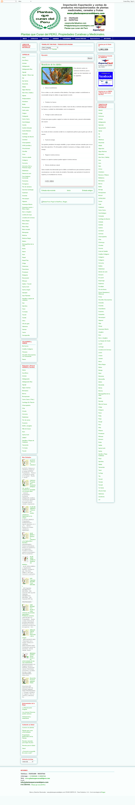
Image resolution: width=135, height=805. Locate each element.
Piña (99, 427)
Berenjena (25, 390)
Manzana (101, 376)
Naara (24, 359)
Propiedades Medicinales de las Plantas (27, 736)
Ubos (23, 320)
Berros (24, 393)
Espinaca (101, 283)
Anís (99, 163)
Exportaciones (95, 38)
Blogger (103, 792)
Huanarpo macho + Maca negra (27, 208)
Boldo (24, 104)
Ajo (23, 78)
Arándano (25, 101)
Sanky (100, 451)
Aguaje (24, 72)
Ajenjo (100, 131)
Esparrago (101, 280)
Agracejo (101, 125)
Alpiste (24, 95)
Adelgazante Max (27, 69)
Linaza (100, 355)
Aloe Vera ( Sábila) (103, 157)
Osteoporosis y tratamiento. (26, 717)
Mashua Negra (26, 238)
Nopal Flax (25, 260)
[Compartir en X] (49, 181)
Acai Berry (25, 373)
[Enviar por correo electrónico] (46, 181)
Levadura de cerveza (28, 217)
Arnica (100, 169)
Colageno (101, 257)
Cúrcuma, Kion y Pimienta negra (27, 166)
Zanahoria (101, 496)
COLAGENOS (67, 38)
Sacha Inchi (25, 286)
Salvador (24, 292)
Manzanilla (101, 379)
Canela (24, 125)
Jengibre (101, 332)
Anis (99, 160)
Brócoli (100, 195)
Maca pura (25, 223)
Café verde (25, 110)
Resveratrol (25, 278)
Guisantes (101, 314)
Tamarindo (25, 445)
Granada (101, 302)
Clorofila (24, 151)
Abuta (24, 57)
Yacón (24, 332)
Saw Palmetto (26, 295)
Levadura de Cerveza (104, 349)
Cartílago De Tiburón (28, 402)
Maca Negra (25, 220)
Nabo (100, 398)
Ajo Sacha (25, 81)
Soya (99, 458)
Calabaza (101, 207)
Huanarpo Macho (27, 204)
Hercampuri (25, 198)
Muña (24, 248)
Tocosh (24, 314)
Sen (23, 303)
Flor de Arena (102, 289)
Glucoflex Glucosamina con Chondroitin (29, 355)
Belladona (101, 178)
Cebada (100, 222)
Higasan (24, 201)
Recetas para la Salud (28, 745)
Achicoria (101, 116)
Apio (99, 166)
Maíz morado (26, 229)
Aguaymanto (102, 128)
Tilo (99, 476)
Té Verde (25, 312)
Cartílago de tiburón (28, 136)
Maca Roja (25, 226)
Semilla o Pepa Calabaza (102, 454)
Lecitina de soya (27, 214)
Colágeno (25, 160)
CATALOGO (34, 38)
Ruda (100, 442)
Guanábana (101, 308)
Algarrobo (101, 148)
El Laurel (101, 277)
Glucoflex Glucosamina (105, 300)
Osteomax (25, 266)
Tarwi (23, 309)
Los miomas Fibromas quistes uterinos (28, 712)
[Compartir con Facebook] (51, 181)
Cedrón (100, 227)
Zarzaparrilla (26, 335)
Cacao (100, 201)
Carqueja (25, 133)
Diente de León (26, 173)
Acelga (100, 113)
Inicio (69, 190)
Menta (100, 388)
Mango (100, 370)
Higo (99, 323)
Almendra (101, 154)
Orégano (101, 410)
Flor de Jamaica (27, 186)
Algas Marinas (26, 89)
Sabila (100, 445)
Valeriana (25, 326)
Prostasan (25, 272)
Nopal (24, 257)
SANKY (24, 437)
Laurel (100, 344)
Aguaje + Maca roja (28, 75)
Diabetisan (25, 170)
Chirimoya (101, 242)
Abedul (100, 110)
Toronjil (100, 485)
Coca (23, 154)
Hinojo (100, 326)
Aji (99, 134)
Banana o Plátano (103, 175)
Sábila (100, 464)
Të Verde (25, 448)
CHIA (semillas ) (27, 145)
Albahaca (101, 139)
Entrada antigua (87, 190)
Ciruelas (100, 245)
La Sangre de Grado (104, 341)
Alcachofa (25, 84)
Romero (100, 439)
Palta (99, 416)
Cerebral (24, 139)
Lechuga (101, 347)
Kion (99, 335)
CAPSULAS (45, 38)
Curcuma (25, 163)
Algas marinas (26, 387)
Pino (99, 424)
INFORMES (107, 38)
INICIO (25, 38)
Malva (100, 367)
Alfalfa (24, 87)
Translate (54, 49)
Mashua (24, 235)
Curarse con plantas (28, 727)
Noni (23, 254)
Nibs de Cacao (26, 429)
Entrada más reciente (48, 190)
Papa (99, 419)
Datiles (100, 266)
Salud (24, 748)
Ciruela (24, 411)
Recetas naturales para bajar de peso (27, 741)
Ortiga (24, 263)
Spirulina (24, 306)
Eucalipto (101, 286)
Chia (23, 408)
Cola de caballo (26, 157)
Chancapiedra (26, 142)
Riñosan (24, 281)
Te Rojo (100, 473)
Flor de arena (26, 420)
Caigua (24, 113)
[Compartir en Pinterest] (53, 181)
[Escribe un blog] (48, 181)
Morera (100, 391)
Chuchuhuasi (26, 148)
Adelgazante (25, 66)
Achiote (24, 63)
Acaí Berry (25, 60)
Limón (100, 352)
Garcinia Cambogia (27, 189)
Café (99, 204)
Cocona (100, 248)
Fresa (100, 297)
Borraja (100, 189)
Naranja (100, 401)
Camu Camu (26, 119)
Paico (100, 413)
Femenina (25, 181)
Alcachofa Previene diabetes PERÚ (33, 680)
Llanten (100, 358)
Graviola (24, 195)
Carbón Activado (27, 128)
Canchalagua (26, 122)
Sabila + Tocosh (26, 284)
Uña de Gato (102, 491)
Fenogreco (25, 184)
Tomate (100, 482)
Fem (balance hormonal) (26, 177)
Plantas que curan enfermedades (27, 731)
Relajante (25, 275)
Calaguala (25, 116)
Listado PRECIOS (80, 38)
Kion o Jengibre (26, 212)
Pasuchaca (25, 269)
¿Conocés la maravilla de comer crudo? (28, 752)
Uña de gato (25, 323)
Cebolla (100, 225)
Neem (24, 251)
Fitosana (24, 352)
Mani (99, 373)
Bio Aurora (25, 346)
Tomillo (24, 317)
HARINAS (56, 38)
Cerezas (100, 233)
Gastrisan (25, 192)
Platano (100, 430)
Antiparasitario (26, 98)
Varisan (24, 329)
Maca (100, 361)
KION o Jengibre (27, 426)
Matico (24, 241)
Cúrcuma (25, 414)
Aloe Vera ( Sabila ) (27, 92)
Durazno (100, 274)
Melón (100, 382)
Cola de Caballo (103, 251)
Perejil (100, 421)
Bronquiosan (26, 107)
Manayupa (25, 232)
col (99, 499)
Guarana (24, 423)
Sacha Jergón (26, 289)
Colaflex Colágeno (27, 349)
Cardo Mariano (26, 131)
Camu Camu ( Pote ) (28, 399)
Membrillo (101, 385)
